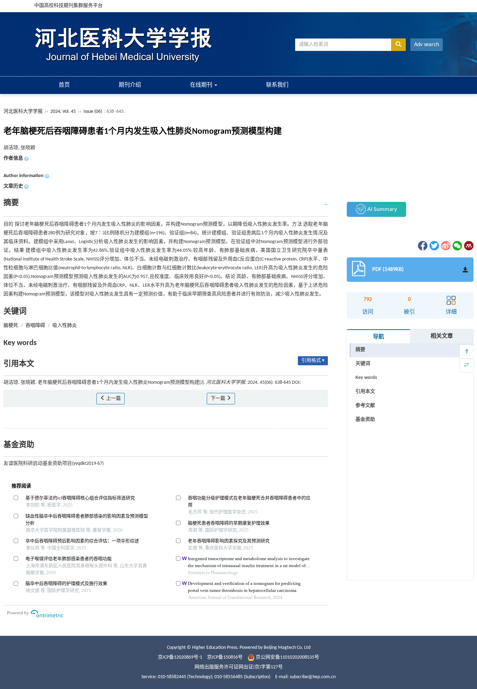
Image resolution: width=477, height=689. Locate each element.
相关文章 (442, 336)
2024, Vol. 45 (63, 111)
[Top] (467, 352)
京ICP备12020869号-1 (180, 657)
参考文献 (365, 405)
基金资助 (365, 419)
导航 (378, 337)
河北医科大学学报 (23, 111)
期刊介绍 (130, 85)
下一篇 (218, 398)
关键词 (362, 363)
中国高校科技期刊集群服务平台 (68, 5)
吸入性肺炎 (64, 325)
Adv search (426, 44)
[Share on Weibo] (445, 245)
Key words (366, 377)
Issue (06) (92, 111)
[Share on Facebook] (422, 245)
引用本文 (365, 391)
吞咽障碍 (35, 325)
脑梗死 (10, 325)
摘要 (360, 349)
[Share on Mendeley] (468, 245)
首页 (64, 85)
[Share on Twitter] (433, 245)
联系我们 (277, 85)
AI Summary (381, 209)
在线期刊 (202, 85)
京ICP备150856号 (225, 657)
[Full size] (467, 366)
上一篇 (113, 398)
